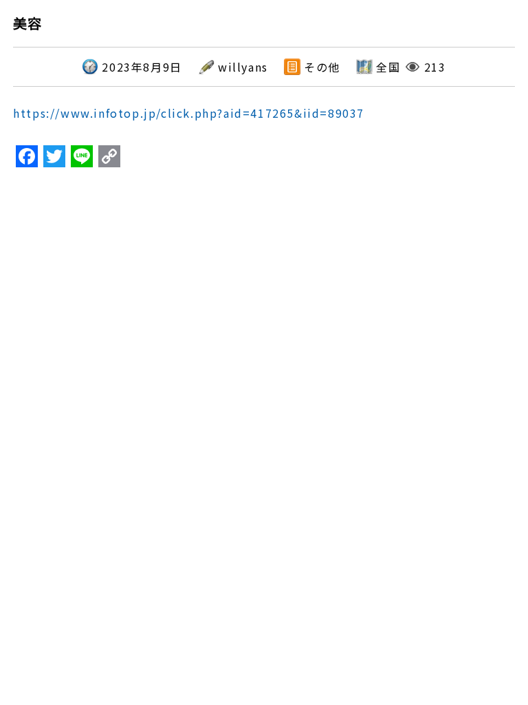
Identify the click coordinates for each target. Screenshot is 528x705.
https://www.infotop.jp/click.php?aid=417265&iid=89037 (188, 113)
